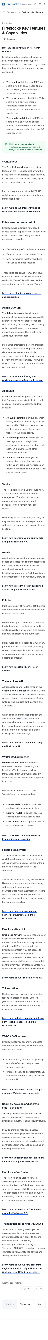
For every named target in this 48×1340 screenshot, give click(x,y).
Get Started (7, 23)
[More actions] (44, 4)
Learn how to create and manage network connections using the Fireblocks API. (19, 915)
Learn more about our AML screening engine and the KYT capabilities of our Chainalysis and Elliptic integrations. (22, 1268)
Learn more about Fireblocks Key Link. (22, 977)
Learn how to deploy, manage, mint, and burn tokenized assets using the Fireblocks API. (23, 1022)
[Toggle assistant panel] (40, 4)
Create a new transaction (15, 690)
